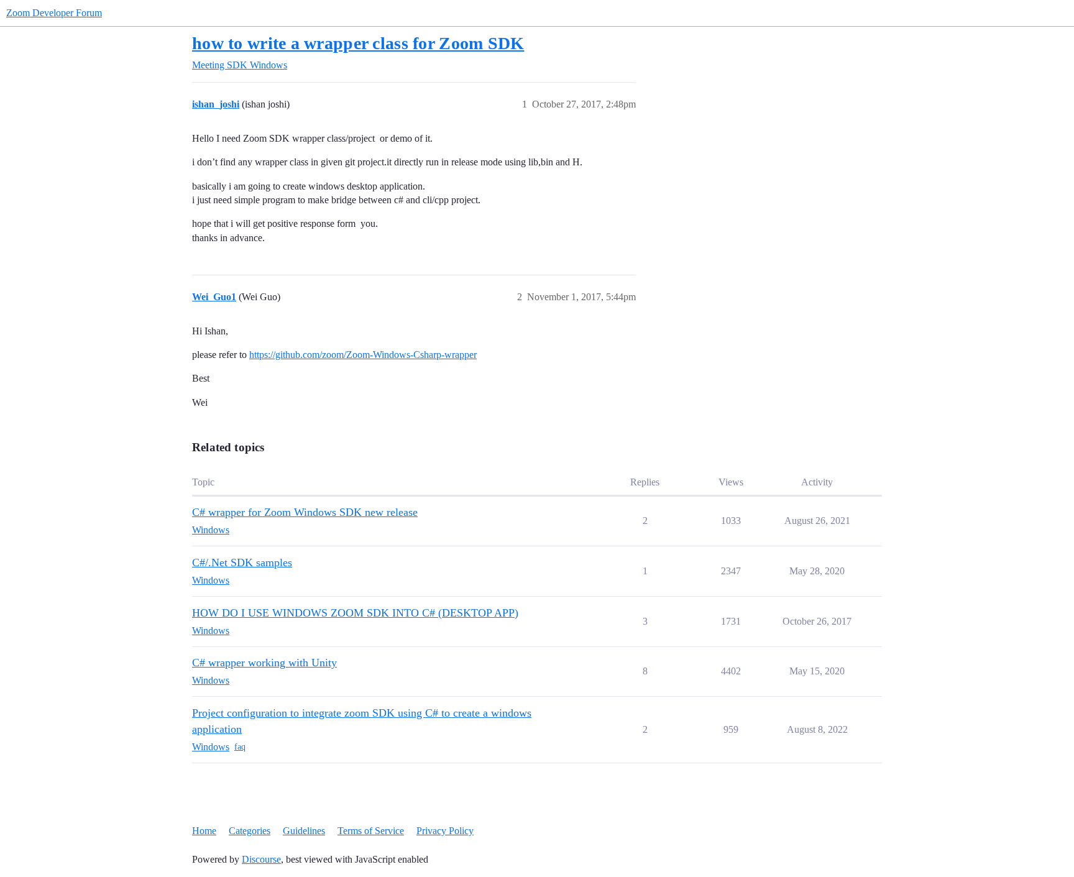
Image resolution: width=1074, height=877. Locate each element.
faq (240, 746)
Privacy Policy (445, 830)
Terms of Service (370, 830)
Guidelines (304, 830)
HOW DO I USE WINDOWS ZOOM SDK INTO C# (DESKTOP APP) (355, 613)
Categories (249, 830)
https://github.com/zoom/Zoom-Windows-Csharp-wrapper (363, 354)
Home (204, 830)
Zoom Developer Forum (54, 12)
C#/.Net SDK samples (242, 562)
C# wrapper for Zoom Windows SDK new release (305, 512)
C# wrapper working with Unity (264, 662)
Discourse (261, 859)
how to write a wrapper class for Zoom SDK (358, 43)
